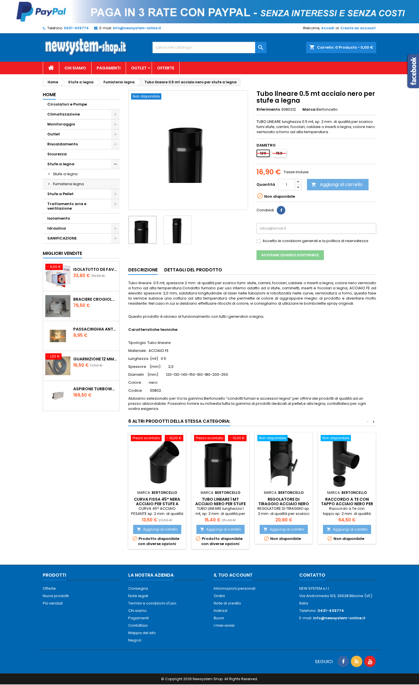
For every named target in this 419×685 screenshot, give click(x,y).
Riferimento (268, 109)
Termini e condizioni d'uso (152, 603)
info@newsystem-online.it (137, 28)
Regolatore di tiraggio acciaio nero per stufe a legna (283, 503)
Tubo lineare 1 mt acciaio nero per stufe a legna (220, 503)
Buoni (219, 618)
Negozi (134, 640)
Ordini (219, 596)
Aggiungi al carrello (337, 184)
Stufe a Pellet (60, 194)
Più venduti (53, 603)
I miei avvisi (224, 625)
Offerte (165, 68)
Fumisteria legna (68, 184)
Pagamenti (109, 68)
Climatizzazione (63, 114)
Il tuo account (233, 575)
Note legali (138, 596)
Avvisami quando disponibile (290, 255)
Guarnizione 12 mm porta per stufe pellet (95, 359)
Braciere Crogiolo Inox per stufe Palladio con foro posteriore (95, 299)
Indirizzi (220, 610)
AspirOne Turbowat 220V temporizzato (95, 389)
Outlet (139, 68)
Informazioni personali (234, 588)
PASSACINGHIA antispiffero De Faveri (95, 329)
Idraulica (56, 228)
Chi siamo (75, 68)
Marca (309, 109)
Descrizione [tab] (143, 270)
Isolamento (58, 218)
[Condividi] (281, 210)
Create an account (358, 28)
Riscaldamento (62, 144)
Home (49, 94)
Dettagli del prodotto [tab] (193, 270)
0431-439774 (76, 28)
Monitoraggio (61, 124)
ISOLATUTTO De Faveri (95, 269)
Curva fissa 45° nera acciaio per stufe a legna (157, 503)
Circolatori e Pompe (67, 104)
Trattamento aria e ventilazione (66, 206)
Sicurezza (57, 154)
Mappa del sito (142, 633)
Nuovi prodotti (56, 596)
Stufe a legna (60, 164)
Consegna (138, 588)
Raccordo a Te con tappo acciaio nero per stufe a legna (347, 503)
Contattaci (138, 625)
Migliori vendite (62, 253)
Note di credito (227, 603)
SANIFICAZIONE (62, 238)
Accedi (327, 28)
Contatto (312, 575)
